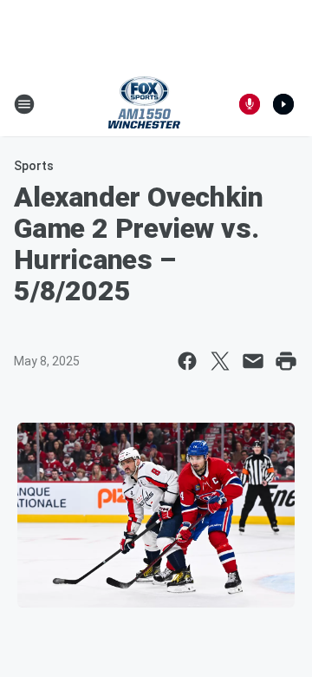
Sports (34, 166)
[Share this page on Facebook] (187, 361)
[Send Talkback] (249, 104)
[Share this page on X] (220, 361)
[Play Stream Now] (283, 104)
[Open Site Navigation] (24, 104)
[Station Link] (144, 104)
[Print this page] (286, 361)
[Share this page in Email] (253, 361)
